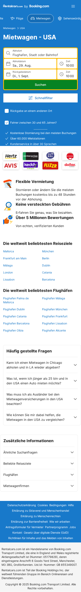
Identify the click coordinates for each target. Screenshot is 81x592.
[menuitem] (17, 18)
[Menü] (73, 6)
